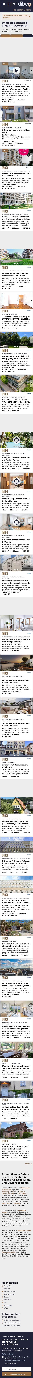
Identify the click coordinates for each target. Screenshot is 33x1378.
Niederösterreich (10, 1291)
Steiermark (8, 1300)
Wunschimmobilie (8, 1252)
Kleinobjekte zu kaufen (12, 1320)
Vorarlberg (8, 1305)
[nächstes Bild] (31, 70)
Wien (6, 1308)
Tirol (5, 1302)
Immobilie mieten (24, 1230)
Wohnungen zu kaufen (12, 1323)
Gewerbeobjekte (8, 1194)
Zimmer (22, 1192)
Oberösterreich (9, 1294)
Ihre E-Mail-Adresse (7, 1365)
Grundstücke (22, 1194)
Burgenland (8, 1286)
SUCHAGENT (5, 36)
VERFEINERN (28, 36)
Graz (8, 1203)
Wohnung (5, 1192)
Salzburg (7, 1297)
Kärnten (7, 1289)
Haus (14, 1192)
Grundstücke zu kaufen (12, 1326)
